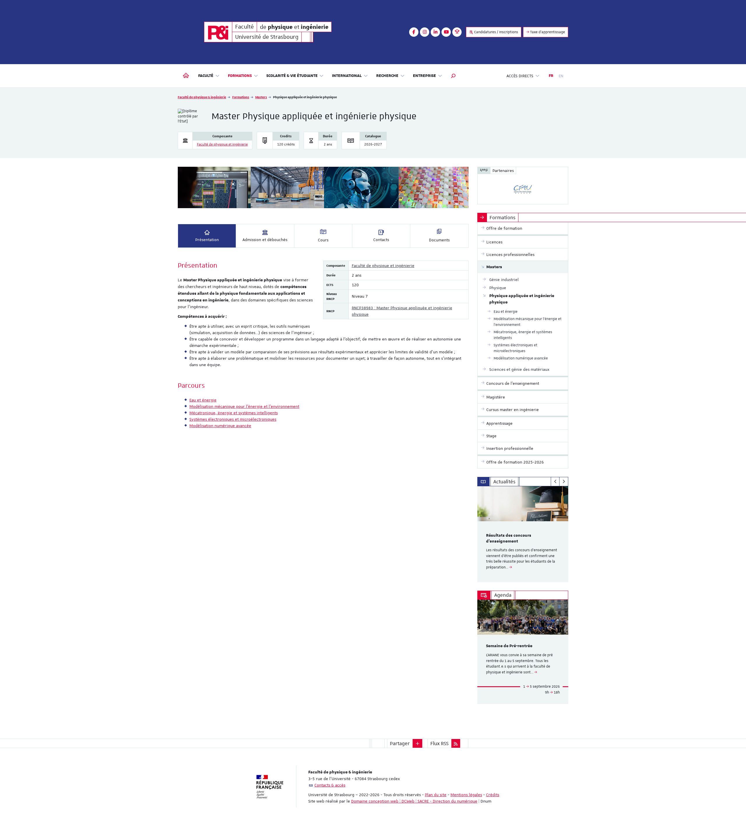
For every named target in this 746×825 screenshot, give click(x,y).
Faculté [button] (205, 75)
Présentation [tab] (207, 239)
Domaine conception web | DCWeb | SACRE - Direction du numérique (414, 801)
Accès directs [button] (519, 75)
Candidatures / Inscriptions (495, 32)
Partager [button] (400, 743)
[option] (523, 534)
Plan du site (435, 794)
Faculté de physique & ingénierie (202, 96)
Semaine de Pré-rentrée (509, 646)
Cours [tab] (323, 240)
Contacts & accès (329, 785)
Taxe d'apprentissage (547, 32)
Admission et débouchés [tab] (264, 239)
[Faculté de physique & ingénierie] (218, 32)
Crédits (492, 794)
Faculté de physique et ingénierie (222, 144)
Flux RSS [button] (439, 743)
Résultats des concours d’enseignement (508, 538)
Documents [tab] (439, 240)
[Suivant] (563, 481)
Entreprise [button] (424, 75)
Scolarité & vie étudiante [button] (292, 75)
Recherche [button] (387, 75)
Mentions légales (466, 794)
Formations (240, 96)
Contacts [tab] (381, 239)
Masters (261, 96)
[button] (453, 75)
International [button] (347, 75)
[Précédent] (555, 481)
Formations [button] (240, 75)
